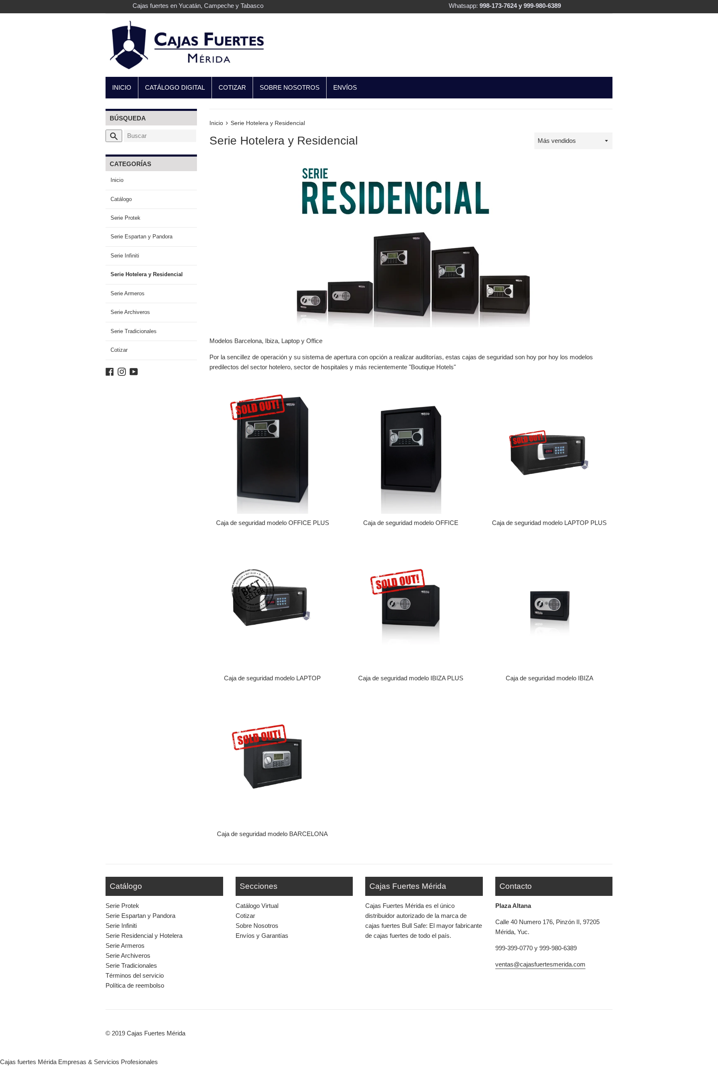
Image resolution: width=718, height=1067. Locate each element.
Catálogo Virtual (257, 905)
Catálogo (121, 199)
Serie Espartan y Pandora (141, 236)
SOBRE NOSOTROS (290, 87)
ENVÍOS (345, 87)
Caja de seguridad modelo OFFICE (410, 522)
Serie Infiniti (125, 256)
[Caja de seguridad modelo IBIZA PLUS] (411, 605)
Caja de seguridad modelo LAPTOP (272, 678)
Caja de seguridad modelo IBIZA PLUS (410, 678)
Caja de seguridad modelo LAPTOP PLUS (549, 522)
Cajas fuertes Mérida (28, 1061)
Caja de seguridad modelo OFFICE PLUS (272, 522)
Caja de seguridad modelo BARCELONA (272, 833)
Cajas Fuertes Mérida (156, 1033)
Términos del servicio (135, 975)
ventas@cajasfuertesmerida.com (540, 964)
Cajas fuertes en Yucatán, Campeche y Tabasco (198, 5)
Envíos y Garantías (262, 935)
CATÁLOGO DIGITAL (175, 87)
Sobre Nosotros (257, 925)
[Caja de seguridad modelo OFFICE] (411, 449)
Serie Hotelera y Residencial (147, 274)
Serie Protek (125, 218)
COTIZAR (232, 87)
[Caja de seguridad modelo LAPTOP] (272, 605)
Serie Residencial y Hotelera (144, 935)
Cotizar (119, 350)
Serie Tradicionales (134, 331)
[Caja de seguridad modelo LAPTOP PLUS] (549, 449)
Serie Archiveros (130, 312)
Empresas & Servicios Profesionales (108, 1061)
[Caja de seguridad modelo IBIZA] (549, 605)
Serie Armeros (128, 293)
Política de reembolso (135, 985)
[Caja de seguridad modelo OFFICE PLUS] (272, 449)
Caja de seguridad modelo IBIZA (549, 678)
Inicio (117, 180)
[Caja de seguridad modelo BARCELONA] (272, 760)
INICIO (121, 87)
